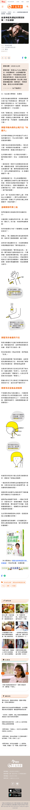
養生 (14, 12)
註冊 (27, 1)
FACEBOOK (11, 1)
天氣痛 (14, 586)
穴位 (3, 586)
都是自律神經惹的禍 (19, 582)
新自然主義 (7, 582)
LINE (17, 1)
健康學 (9, 12)
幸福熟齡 (3, 12)
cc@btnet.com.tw (14, 778)
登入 (23, 1)
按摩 (8, 586)
